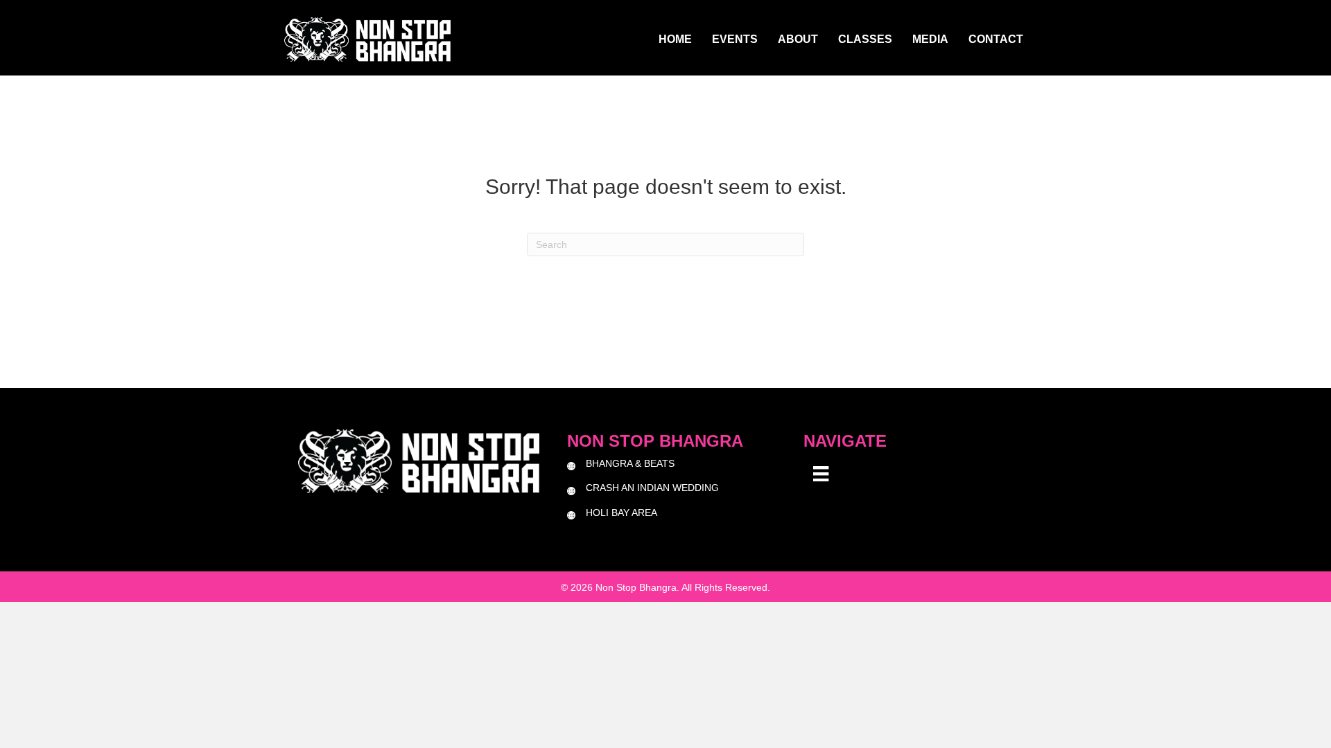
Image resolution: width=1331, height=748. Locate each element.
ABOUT (798, 39)
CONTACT (995, 39)
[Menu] (820, 473)
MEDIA (930, 39)
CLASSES (865, 39)
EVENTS (735, 39)
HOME (675, 39)
